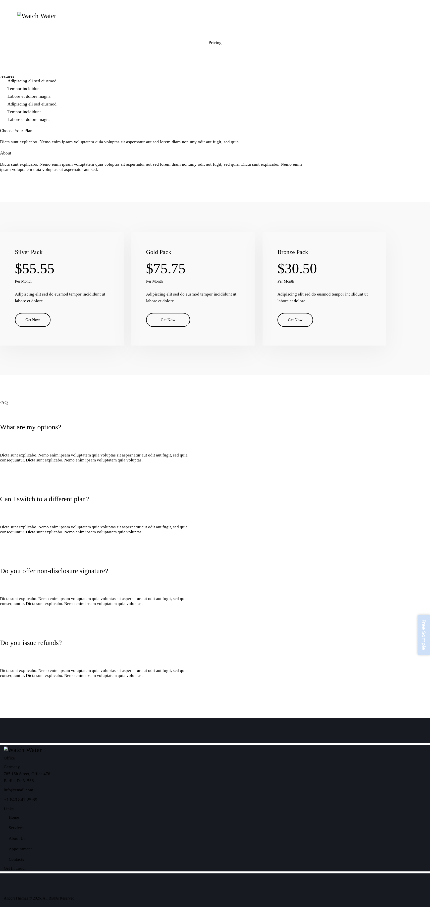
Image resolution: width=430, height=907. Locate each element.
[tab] (97, 423)
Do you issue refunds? (31, 643)
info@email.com (18, 790)
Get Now (32, 320)
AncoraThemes (16, 898)
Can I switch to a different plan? (44, 499)
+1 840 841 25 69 (20, 799)
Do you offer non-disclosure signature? (54, 571)
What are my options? (30, 427)
